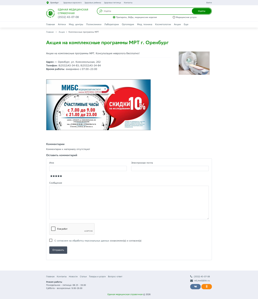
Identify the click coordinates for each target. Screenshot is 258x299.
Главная (50, 24)
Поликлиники (93, 24)
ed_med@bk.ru (202, 280)
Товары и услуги (97, 276)
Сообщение (55, 182)
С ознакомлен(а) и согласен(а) (97, 240)
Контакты (128, 2)
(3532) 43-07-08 (202, 276)
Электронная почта (142, 162)
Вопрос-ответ (115, 276)
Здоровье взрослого (72, 2)
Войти (209, 2)
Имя (51, 162)
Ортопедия (128, 24)
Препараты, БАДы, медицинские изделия (136, 17)
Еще (186, 24)
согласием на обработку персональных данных (83, 240)
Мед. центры (76, 24)
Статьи (83, 276)
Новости (73, 276)
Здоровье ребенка (93, 2)
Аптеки (62, 24)
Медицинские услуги (186, 17)
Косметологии (163, 24)
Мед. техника (144, 24)
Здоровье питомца (112, 2)
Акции (177, 24)
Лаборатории (111, 24)
